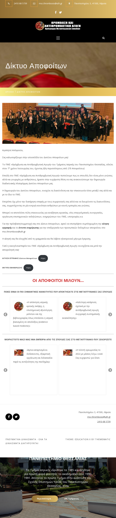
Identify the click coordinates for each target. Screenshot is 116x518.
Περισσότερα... (45, 498)
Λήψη (43, 258)
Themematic (103, 439)
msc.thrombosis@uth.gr (50, 3)
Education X (83, 439)
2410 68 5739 (20, 3)
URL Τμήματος (71, 498)
